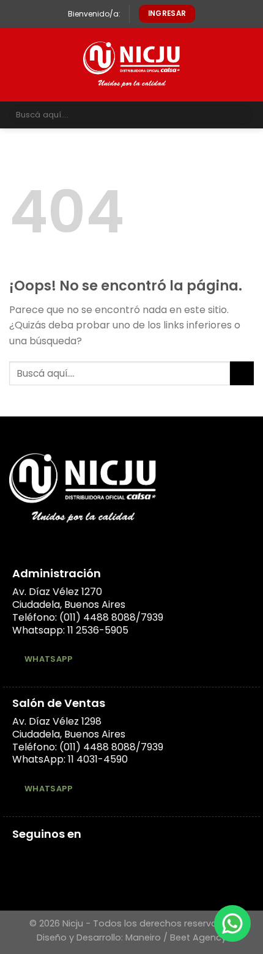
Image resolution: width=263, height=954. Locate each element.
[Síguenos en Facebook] (19, 856)
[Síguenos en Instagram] (35, 856)
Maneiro (143, 937)
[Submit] (241, 115)
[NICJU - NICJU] (131, 64)
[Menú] (16, 65)
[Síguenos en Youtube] (64, 856)
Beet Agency (198, 937)
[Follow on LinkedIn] (49, 856)
